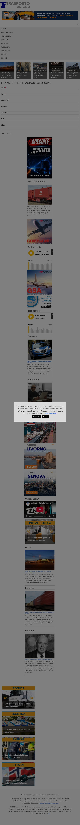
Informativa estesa (49, 413)
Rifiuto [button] (45, 417)
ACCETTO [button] (36, 417)
